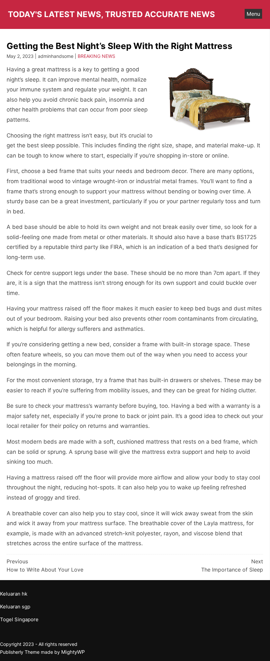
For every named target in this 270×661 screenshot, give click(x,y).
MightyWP (73, 652)
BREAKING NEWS (96, 56)
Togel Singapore (19, 619)
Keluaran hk (13, 594)
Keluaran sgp (15, 606)
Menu (253, 14)
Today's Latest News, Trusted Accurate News (111, 14)
